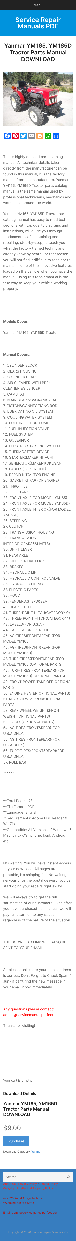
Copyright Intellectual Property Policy (28, 1188)
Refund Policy (49, 1184)
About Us (9, 1184)
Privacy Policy (27, 1184)
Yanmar (36, 1151)
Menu (38, 5)
